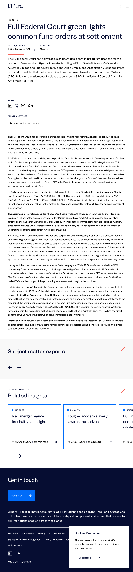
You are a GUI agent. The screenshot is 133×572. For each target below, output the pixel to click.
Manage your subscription (51, 533)
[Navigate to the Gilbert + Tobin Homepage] (15, 6)
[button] (10, 367)
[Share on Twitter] (16, 105)
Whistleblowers (16, 545)
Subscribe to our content (21, 533)
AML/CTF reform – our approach (62, 539)
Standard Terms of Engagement (24, 539)
